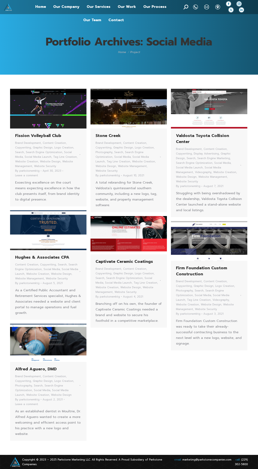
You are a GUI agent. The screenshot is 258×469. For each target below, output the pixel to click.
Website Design (50, 161)
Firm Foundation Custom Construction (201, 271)
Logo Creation (63, 147)
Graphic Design (43, 147)
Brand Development (28, 143)
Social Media (122, 157)
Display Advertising (206, 154)
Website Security (45, 166)
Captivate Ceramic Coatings (124, 261)
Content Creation (54, 143)
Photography (104, 152)
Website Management (132, 166)
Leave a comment (26, 175)
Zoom (48, 108)
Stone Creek (108, 136)
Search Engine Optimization (44, 152)
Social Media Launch (38, 157)
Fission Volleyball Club (38, 136)
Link (37, 108)
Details (59, 108)
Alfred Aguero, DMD (36, 369)
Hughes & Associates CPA (42, 257)
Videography (203, 172)
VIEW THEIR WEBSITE (117, 108)
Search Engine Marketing (213, 158)
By (27, 171)
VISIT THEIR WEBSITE (198, 108)
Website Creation (26, 161)
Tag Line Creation (65, 157)
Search (19, 152)
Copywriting (23, 147)
